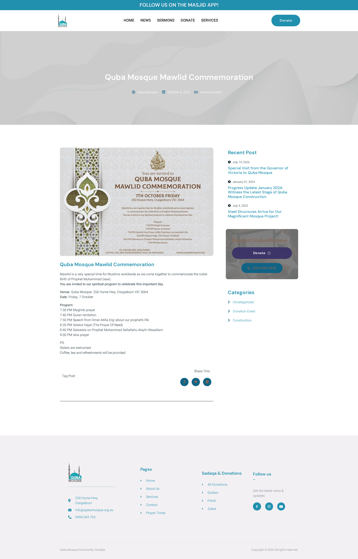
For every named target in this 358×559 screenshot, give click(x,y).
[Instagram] (269, 506)
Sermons (165, 20)
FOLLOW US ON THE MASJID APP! (179, 5)
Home (129, 20)
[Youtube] (281, 506)
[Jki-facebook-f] (257, 506)
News (145, 20)
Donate (188, 20)
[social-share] (184, 382)
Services (209, 20)
